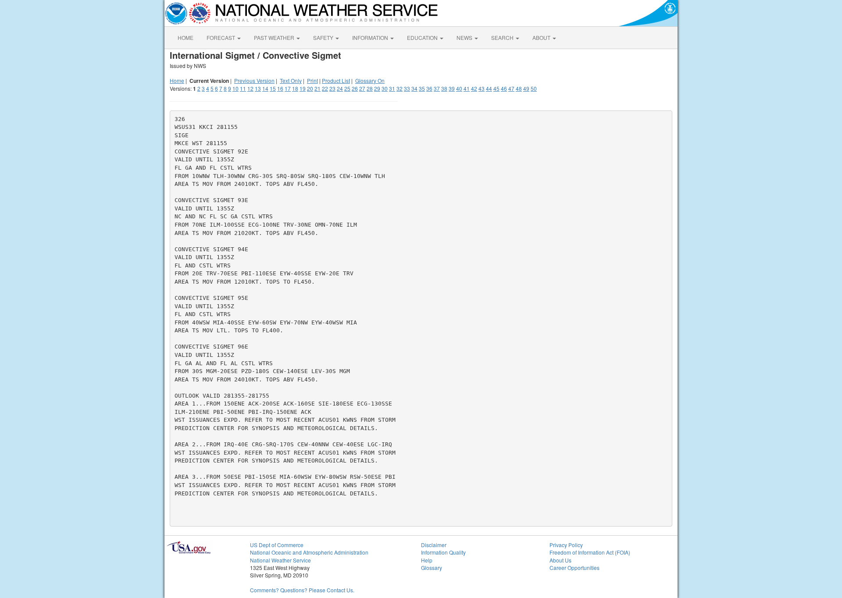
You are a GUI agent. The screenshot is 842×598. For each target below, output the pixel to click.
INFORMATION (370, 37)
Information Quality (443, 552)
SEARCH (503, 37)
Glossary (431, 567)
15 (273, 88)
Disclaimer (433, 544)
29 (377, 88)
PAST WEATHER (275, 37)
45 (496, 88)
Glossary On (370, 80)
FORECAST (221, 37)
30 (385, 88)
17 (288, 88)
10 (235, 88)
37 (437, 88)
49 (526, 88)
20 (310, 88)
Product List (336, 80)
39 (452, 88)
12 (250, 88)
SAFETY (324, 37)
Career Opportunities (574, 567)
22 (325, 88)
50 (534, 88)
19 (303, 88)
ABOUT (542, 37)
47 (511, 88)
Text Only (291, 80)
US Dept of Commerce (276, 544)
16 (280, 88)
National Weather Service (280, 560)
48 (519, 88)
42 (474, 88)
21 (317, 88)
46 (504, 88)
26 (355, 88)
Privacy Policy (566, 544)
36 (429, 88)
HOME (185, 37)
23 (332, 88)
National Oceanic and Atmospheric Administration (309, 552)
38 (444, 88)
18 (295, 88)
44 (489, 88)
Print (312, 80)
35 (422, 88)
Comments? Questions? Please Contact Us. (302, 590)
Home (177, 80)
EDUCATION (423, 37)
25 (347, 88)
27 (362, 88)
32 (399, 88)
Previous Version (254, 80)
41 (467, 88)
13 (258, 88)
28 (370, 88)
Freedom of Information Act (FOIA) (589, 552)
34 (414, 88)
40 (459, 88)
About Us (560, 560)
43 (481, 88)
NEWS (465, 37)
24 (340, 88)
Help (426, 560)
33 (407, 88)
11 (243, 88)
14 (265, 88)
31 (392, 88)
